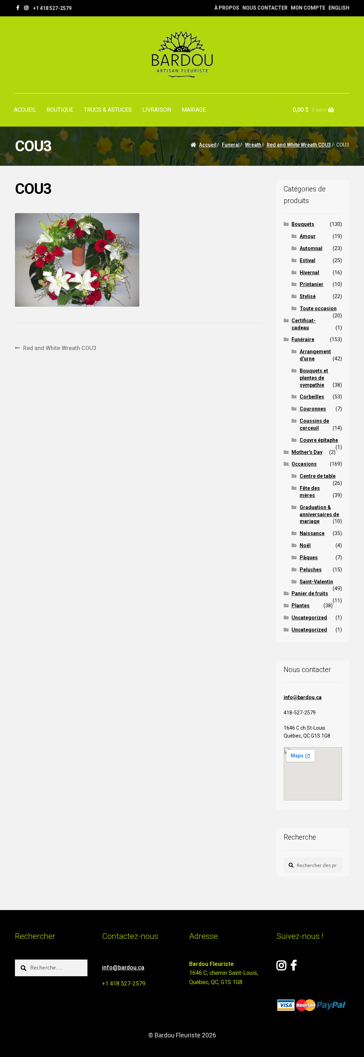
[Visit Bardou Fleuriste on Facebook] (293, 967)
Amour (308, 236)
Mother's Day (306, 452)
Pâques (309, 557)
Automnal (311, 248)
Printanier (311, 284)
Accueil (207, 145)
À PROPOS (226, 8)
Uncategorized (309, 617)
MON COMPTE (308, 8)
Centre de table (318, 476)
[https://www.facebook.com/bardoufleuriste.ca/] (17, 7)
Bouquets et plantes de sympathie (314, 378)
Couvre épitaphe (319, 440)
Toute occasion (318, 308)
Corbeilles (312, 397)
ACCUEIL (25, 109)
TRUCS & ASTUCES (108, 109)
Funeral (231, 145)
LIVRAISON (156, 109)
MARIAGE (194, 109)
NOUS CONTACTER (265, 8)
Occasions (304, 464)
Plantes (300, 605)
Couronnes (313, 409)
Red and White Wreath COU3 (299, 145)
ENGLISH (338, 8)
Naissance (312, 533)
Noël (305, 545)
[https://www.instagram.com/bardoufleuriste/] (26, 7)
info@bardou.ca (303, 697)
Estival (307, 260)
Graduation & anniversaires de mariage (319, 514)
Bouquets (302, 224)
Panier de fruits (309, 593)
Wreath (253, 145)
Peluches (311, 569)
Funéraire (302, 339)
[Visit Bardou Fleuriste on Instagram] (281, 967)
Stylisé (308, 296)
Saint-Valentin (316, 582)
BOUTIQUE (60, 109)
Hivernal (309, 272)
